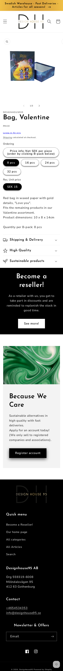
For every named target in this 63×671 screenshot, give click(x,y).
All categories (16, 539)
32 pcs (12, 171)
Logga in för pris (12, 133)
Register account (28, 453)
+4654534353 (17, 608)
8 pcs (11, 162)
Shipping (7, 137)
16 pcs (30, 162)
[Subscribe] (52, 636)
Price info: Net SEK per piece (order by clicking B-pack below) (31, 152)
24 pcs (50, 162)
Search (11, 554)
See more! (31, 323)
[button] (5, 21)
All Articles (14, 547)
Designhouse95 (26, 669)
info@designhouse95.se (23, 613)
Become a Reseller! (19, 524)
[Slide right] (39, 105)
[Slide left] (23, 105)
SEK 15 (12, 187)
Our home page (16, 532)
